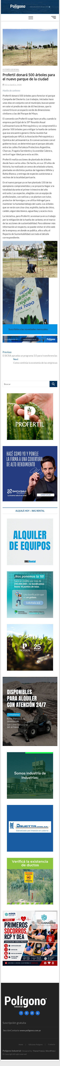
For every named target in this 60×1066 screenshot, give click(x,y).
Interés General (11, 69)
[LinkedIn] (38, 1013)
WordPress (50, 1051)
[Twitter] (32, 1013)
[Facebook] (21, 1013)
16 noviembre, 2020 (13, 85)
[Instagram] (26, 1013)
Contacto (51, 1044)
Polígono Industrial (12, 1050)
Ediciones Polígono (36, 1044)
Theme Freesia (38, 1051)
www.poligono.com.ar (30, 1030)
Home (21, 1044)
